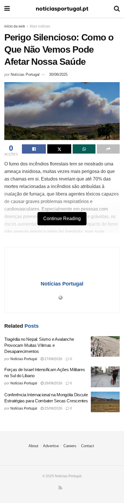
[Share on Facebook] (34, 149)
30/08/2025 (58, 74)
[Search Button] (117, 8)
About (33, 446)
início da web (14, 26)
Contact (87, 446)
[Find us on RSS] (60, 488)
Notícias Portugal (25, 74)
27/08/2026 (53, 359)
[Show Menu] (7, 8)
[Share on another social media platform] (108, 149)
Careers (69, 446)
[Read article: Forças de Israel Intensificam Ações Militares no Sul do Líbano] (105, 376)
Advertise (51, 446)
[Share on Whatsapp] (84, 149)
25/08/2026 (53, 408)
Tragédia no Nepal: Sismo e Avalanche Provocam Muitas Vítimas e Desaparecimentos (39, 345)
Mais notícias (40, 26)
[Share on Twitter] (59, 149)
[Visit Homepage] (62, 9)
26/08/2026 (53, 383)
